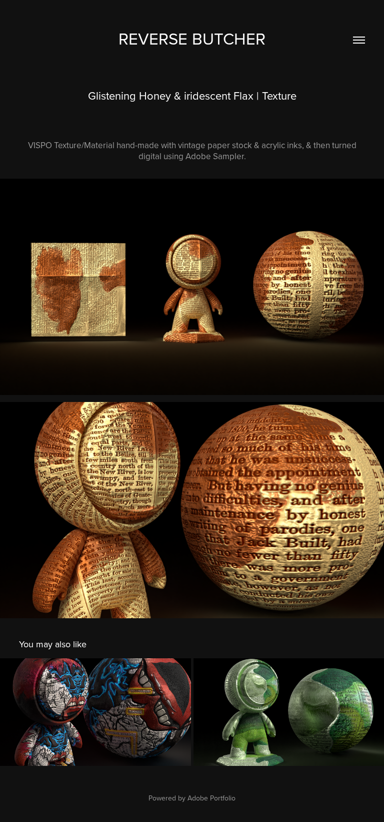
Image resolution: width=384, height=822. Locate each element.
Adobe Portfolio (212, 798)
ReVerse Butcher (192, 38)
